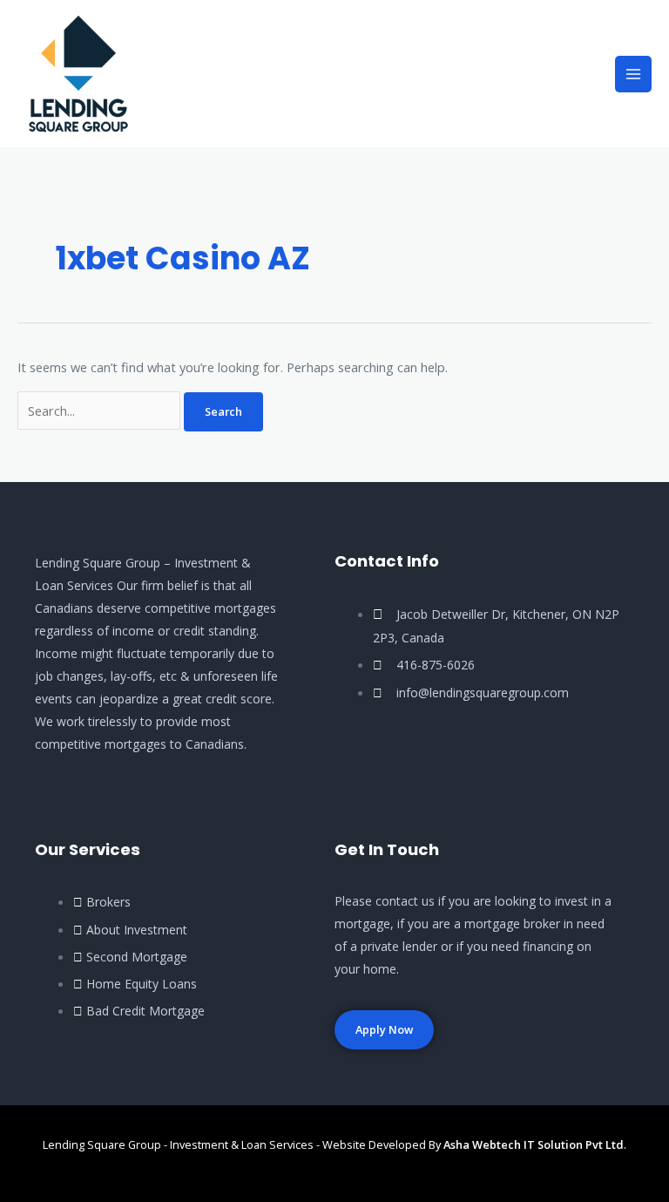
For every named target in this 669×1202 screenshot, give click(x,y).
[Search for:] (100, 410)
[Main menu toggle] (633, 74)
